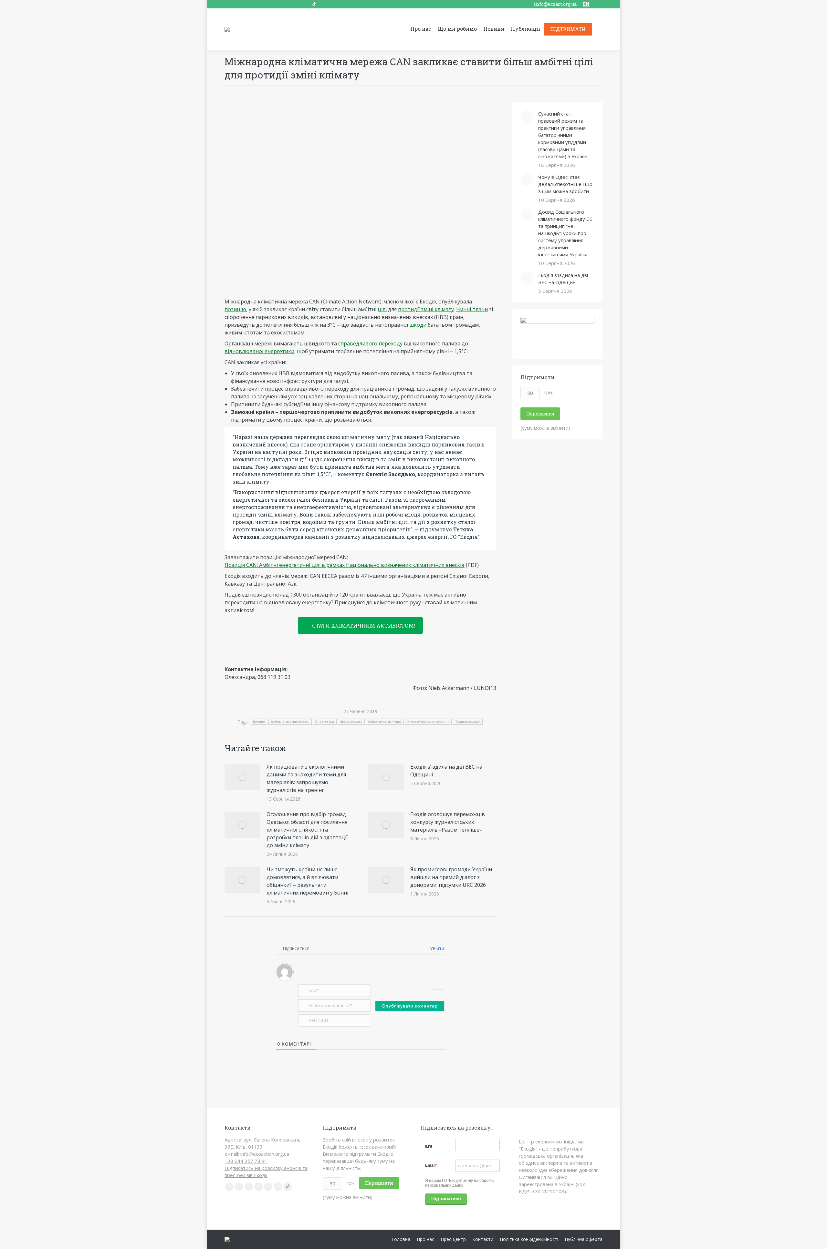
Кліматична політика (385, 721)
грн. (548, 392)
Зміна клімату (351, 721)
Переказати (540, 414)
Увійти (436, 948)
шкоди (417, 324)
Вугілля (259, 721)
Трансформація (467, 721)
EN (586, 4)
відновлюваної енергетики (259, 351)
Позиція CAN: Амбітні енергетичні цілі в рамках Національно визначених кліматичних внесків (345, 564)
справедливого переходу (370, 343)
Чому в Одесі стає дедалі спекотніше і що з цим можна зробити (565, 184)
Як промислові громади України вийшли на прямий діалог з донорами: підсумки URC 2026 (451, 877)
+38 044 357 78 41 (246, 1161)
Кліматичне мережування (428, 721)
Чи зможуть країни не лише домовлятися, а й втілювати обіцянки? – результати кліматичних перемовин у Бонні (307, 881)
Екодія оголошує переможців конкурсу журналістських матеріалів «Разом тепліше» (447, 822)
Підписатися (446, 1198)
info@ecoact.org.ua (555, 4)
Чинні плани (472, 309)
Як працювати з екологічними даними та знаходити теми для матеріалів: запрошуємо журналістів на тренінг (306, 778)
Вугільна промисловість (290, 721)
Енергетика (324, 721)
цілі (382, 309)
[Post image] (242, 777)
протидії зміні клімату (426, 309)
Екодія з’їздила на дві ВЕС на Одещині (446, 770)
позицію (235, 309)
